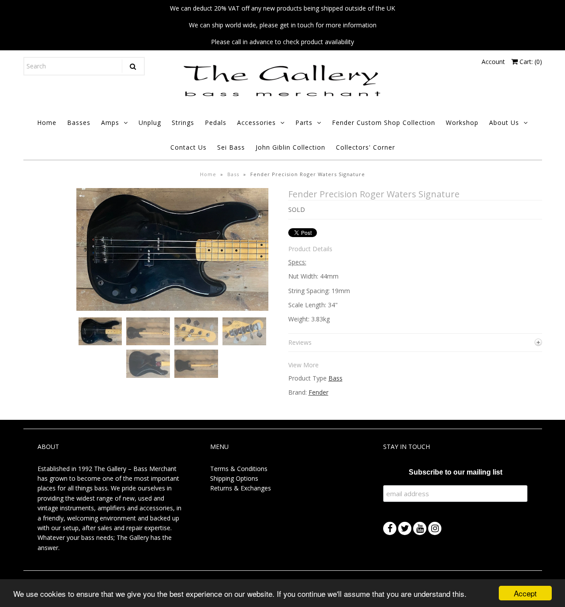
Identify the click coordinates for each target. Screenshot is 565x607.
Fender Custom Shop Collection (383, 122)
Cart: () (530, 61)
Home (46, 122)
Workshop (462, 122)
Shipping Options (234, 478)
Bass (233, 174)
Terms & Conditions (238, 468)
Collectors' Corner (365, 147)
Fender (318, 392)
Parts (304, 122)
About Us (504, 122)
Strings (183, 122)
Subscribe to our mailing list (455, 472)
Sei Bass (231, 147)
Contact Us (188, 147)
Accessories (256, 122)
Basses (78, 122)
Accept (525, 593)
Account (493, 61)
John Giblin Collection (290, 147)
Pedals (215, 122)
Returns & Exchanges (240, 488)
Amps (110, 122)
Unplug (150, 122)
